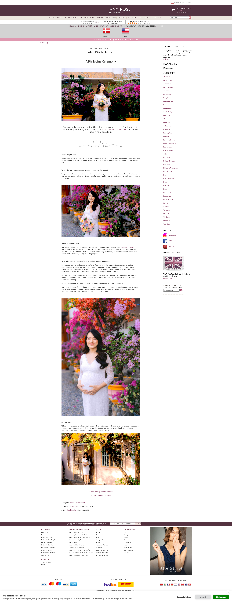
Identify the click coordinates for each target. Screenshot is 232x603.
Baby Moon (167, 94)
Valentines (166, 210)
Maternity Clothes (87, 17)
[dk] (107, 34)
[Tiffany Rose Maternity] (105, 15)
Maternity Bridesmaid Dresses (78, 555)
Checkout (157, 17)
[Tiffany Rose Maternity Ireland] (165, 584)
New (164, 175)
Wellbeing (166, 217)
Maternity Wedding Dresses (50, 540)
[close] (228, 592)
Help (125, 545)
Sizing (126, 535)
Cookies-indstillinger (184, 597)
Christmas (166, 119)
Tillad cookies (221, 597)
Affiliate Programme (102, 552)
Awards (166, 91)
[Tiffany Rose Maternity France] (168, 584)
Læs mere (128, 599)
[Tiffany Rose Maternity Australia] (186, 584)
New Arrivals (45, 532)
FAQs (125, 532)
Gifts (141, 17)
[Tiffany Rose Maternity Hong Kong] (189, 584)
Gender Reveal (168, 150)
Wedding (166, 214)
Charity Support (168, 115)
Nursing (100, 17)
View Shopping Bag (183, 12)
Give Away (166, 157)
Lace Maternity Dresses (76, 547)
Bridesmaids (167, 108)
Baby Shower (167, 98)
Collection (166, 122)
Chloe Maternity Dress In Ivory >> (101, 492)
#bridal (72, 502)
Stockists (99, 547)
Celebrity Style (168, 112)
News (165, 182)
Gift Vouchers (128, 550)
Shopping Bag (128, 547)
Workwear (166, 221)
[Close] (160, 26)
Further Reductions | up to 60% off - (116, 39)
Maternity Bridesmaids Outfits (78, 535)
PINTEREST (171, 246)
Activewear (167, 84)
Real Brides (167, 192)
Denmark (107, 36)
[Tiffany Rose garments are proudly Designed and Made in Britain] (173, 270)
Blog (46, 43)
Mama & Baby (111, 17)
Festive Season (168, 147)
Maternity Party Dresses (76, 532)
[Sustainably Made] (97, 22)
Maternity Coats (46, 550)
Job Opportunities (102, 555)
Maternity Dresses (71, 17)
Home (42, 43)
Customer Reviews (102, 545)
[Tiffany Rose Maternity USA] (179, 584)
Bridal (165, 105)
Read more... (167, 278)
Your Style (166, 224)
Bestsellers (44, 535)
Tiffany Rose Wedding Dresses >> (100, 495)
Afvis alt (203, 597)
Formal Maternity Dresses (77, 540)
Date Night (167, 129)
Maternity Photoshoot (170, 168)
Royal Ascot (167, 196)
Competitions (100, 540)
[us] (125, 34)
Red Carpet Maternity (48, 547)
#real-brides (80, 502)
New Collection (168, 178)
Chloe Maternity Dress (114, 129)
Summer (166, 207)
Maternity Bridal (55, 17)
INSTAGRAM (172, 235)
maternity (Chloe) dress (128, 247)
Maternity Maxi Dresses (76, 545)
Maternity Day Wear (47, 545)
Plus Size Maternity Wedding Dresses (81, 552)
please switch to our (140, 26)
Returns (126, 540)
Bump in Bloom (75, 506)
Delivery (126, 537)
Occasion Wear (46, 562)
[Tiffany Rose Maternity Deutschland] (172, 584)
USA (125, 36)
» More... (166, 59)
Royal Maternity (168, 200)
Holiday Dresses (169, 161)
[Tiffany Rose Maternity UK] (161, 584)
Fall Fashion (167, 136)
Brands (148, 17)
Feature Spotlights (169, 143)
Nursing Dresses (46, 542)
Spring (165, 203)
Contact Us (127, 542)
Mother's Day (167, 171)
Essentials (122, 17)
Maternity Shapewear (48, 552)
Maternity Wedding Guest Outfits (79, 537)
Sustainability (100, 535)
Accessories (132, 17)
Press (165, 189)
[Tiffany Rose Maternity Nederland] (175, 584)
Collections (167, 126)
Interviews (166, 164)
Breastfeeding (168, 101)
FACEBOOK (171, 241)
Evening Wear (168, 133)
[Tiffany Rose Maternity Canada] (182, 584)
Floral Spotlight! (72, 510)
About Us (166, 77)
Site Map (126, 552)
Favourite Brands (169, 140)
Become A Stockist (102, 550)
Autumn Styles (168, 87)
